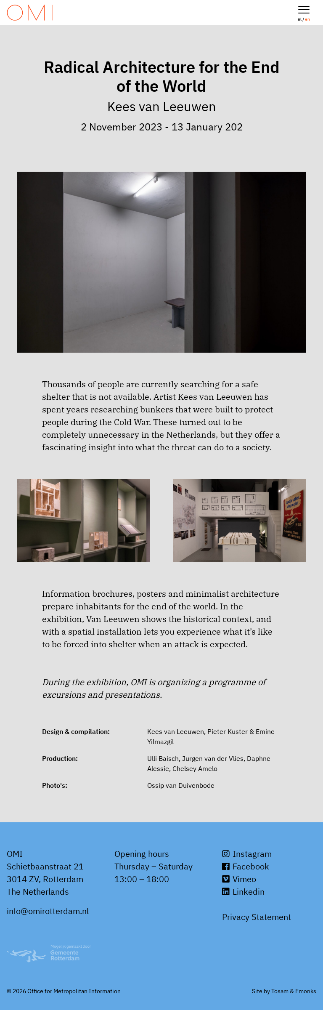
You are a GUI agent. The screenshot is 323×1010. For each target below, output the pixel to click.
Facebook (249, 866)
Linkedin (247, 891)
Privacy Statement (256, 916)
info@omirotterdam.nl (48, 911)
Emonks (305, 991)
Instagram (251, 853)
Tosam (280, 991)
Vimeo (243, 879)
